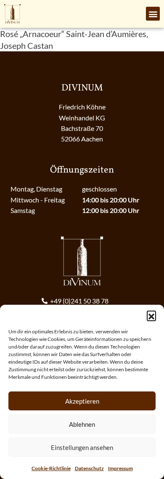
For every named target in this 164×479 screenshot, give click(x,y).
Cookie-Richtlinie (51, 468)
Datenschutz (89, 468)
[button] (151, 315)
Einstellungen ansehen (82, 447)
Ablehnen (82, 424)
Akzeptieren (82, 401)
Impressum (120, 468)
